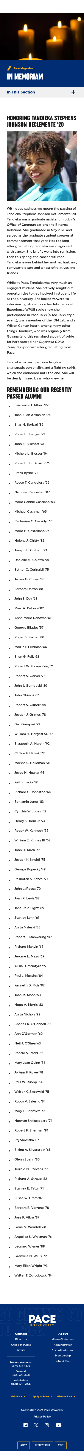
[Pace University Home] (42, 1321)
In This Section (21, 92)
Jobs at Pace (63, 1361)
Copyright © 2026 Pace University (42, 1409)
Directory (21, 1339)
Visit (61, 1445)
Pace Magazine (23, 68)
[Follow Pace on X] (36, 1425)
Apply (23, 1445)
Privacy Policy (42, 1416)
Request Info (42, 1445)
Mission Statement (63, 1339)
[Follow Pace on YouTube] (58, 1425)
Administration (63, 1344)
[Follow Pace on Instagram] (47, 1425)
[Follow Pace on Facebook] (25, 1425)
